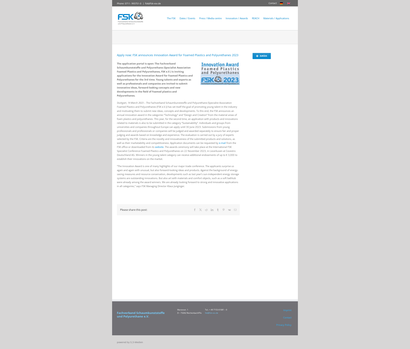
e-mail (222, 142)
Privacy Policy (283, 324)
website (159, 146)
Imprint (287, 310)
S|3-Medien (136, 342)
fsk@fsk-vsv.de (153, 3)
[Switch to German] (282, 3)
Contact (273, 3)
